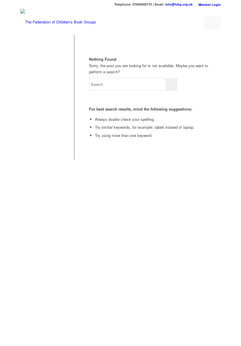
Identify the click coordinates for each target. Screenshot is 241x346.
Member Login (209, 4)
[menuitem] (208, 4)
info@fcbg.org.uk (179, 4)
